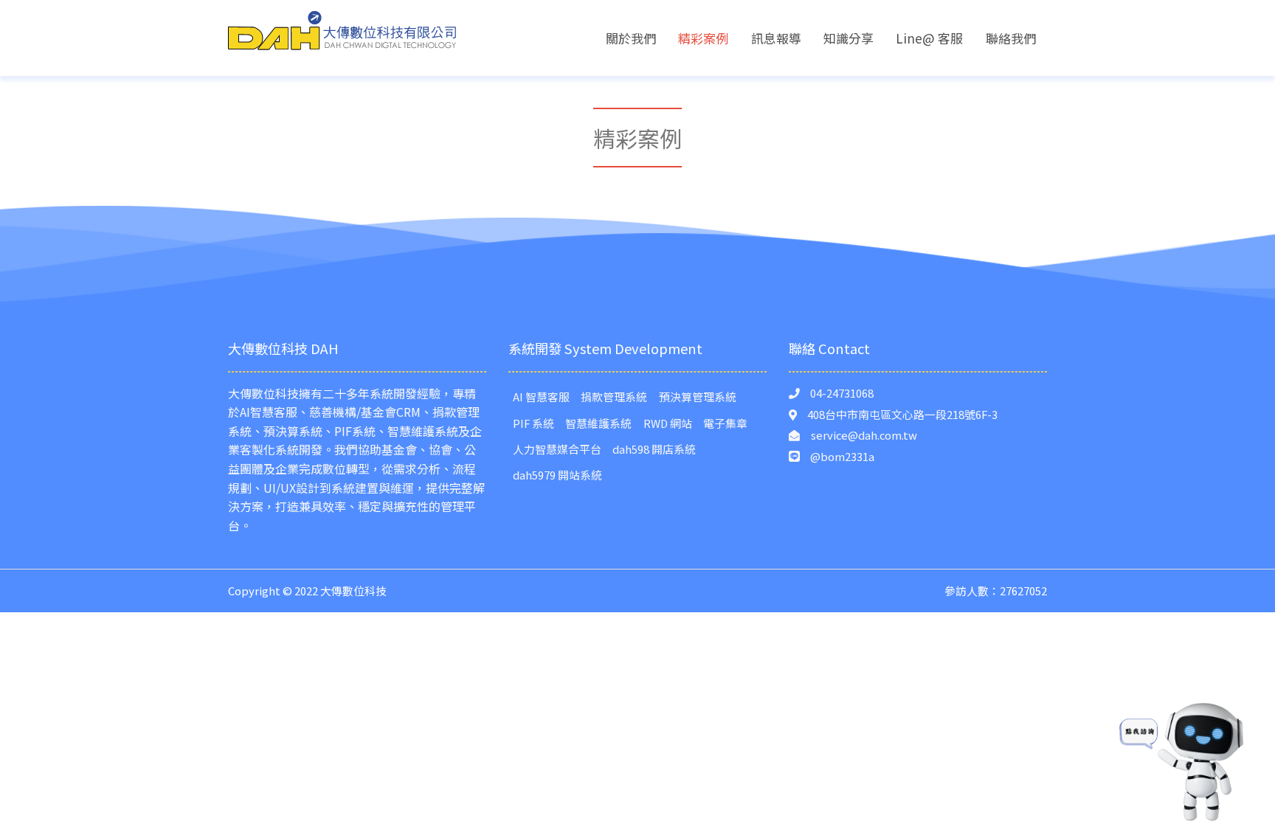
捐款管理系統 (614, 396)
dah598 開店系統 (654, 449)
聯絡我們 (1011, 38)
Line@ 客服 (929, 38)
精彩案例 (703, 38)
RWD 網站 (667, 423)
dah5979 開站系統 (557, 474)
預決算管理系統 (697, 396)
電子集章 (725, 423)
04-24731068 (842, 393)
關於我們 (631, 38)
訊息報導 (776, 38)
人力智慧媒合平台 (557, 449)
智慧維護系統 (598, 423)
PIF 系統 (533, 423)
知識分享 (848, 38)
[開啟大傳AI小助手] (1183, 758)
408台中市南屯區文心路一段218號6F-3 (902, 414)
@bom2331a (842, 456)
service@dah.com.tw (864, 435)
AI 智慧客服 (541, 396)
